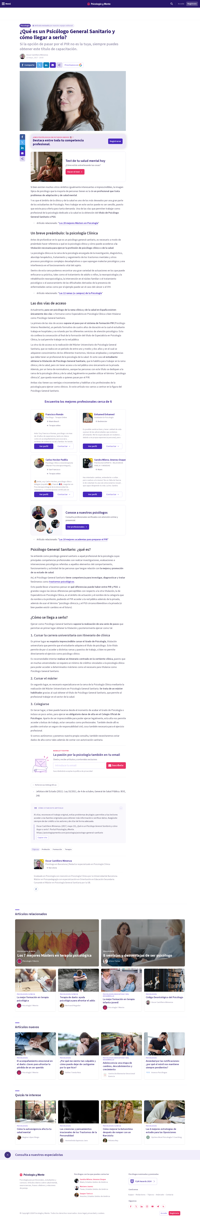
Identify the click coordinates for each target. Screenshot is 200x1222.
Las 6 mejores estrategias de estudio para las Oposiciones (161, 1130)
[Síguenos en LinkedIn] (141, 1206)
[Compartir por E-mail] (22, 153)
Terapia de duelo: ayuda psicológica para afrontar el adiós (77, 999)
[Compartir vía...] (22, 158)
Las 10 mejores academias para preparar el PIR (83, 539)
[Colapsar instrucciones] (121, 808)
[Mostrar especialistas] (7, 1155)
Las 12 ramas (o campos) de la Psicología (80, 293)
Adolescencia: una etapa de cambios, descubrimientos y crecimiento (117, 1066)
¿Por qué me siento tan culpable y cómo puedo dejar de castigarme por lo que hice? (78, 1064)
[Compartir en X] (22, 142)
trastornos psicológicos (61, 581)
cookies (101, 1213)
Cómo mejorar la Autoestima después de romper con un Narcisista (118, 1132)
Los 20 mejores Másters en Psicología (78, 223)
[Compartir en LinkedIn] (22, 148)
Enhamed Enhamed (104, 414)
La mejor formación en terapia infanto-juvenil (119, 1001)
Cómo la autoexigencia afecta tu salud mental (34, 1130)
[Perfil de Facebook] (36, 889)
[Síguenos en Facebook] (131, 1206)
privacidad (91, 1213)
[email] (53, 65)
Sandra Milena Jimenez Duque (110, 460)
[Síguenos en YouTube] (152, 1206)
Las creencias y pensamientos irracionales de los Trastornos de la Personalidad (78, 1132)
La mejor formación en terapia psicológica (33, 999)
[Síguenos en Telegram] (158, 1206)
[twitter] (40, 65)
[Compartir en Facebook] (22, 137)
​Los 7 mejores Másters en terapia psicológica (54, 955)
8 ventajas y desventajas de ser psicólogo (137, 955)
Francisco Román (54, 414)
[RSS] (163, 1206)
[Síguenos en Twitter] (136, 1206)
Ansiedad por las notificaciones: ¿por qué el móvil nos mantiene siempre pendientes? (162, 1064)
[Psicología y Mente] (98, 3)
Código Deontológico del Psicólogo (164, 997)
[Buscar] (171, 4)
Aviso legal (82, 1213)
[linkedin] (46, 65)
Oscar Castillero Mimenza (37, 55)
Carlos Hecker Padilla (57, 460)
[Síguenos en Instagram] (147, 1206)
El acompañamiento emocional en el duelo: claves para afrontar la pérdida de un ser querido (35, 1064)
